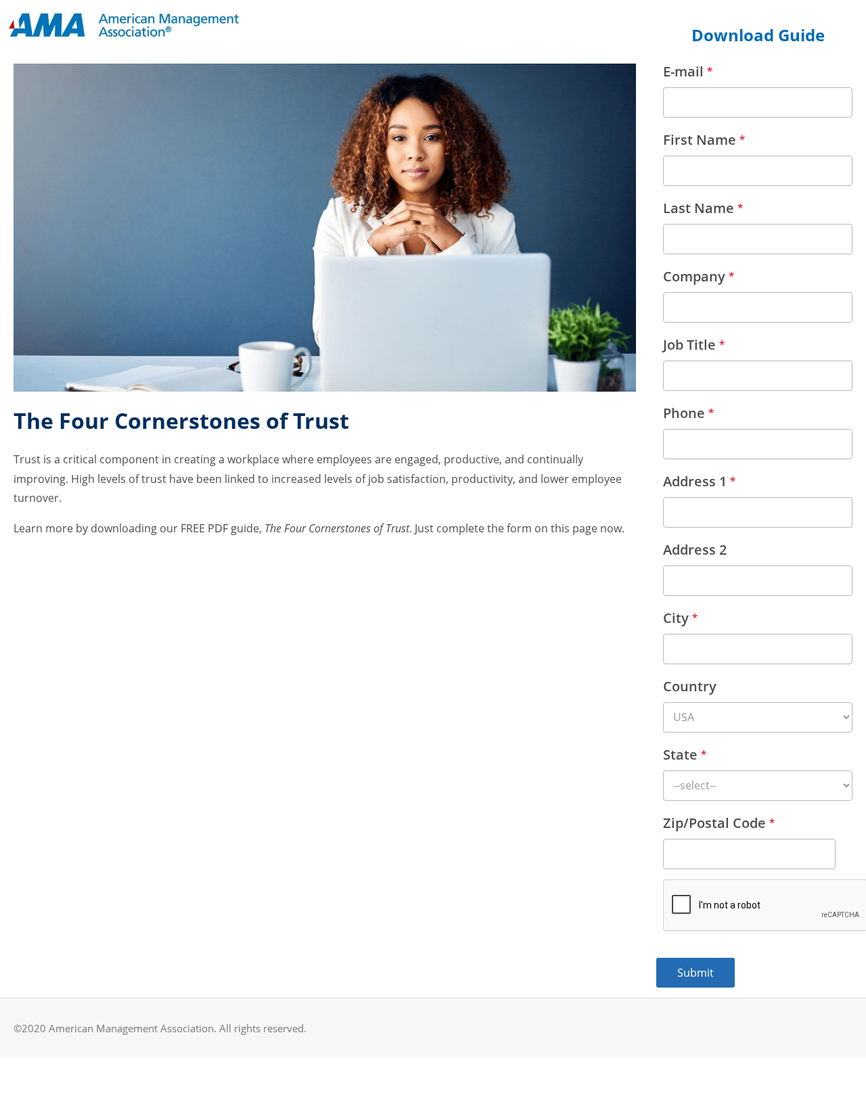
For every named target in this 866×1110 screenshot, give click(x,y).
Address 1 (699, 481)
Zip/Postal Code (719, 823)
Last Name (703, 208)
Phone (688, 413)
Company (698, 276)
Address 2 (695, 549)
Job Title (694, 345)
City (680, 618)
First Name (704, 140)
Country (689, 686)
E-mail (687, 71)
